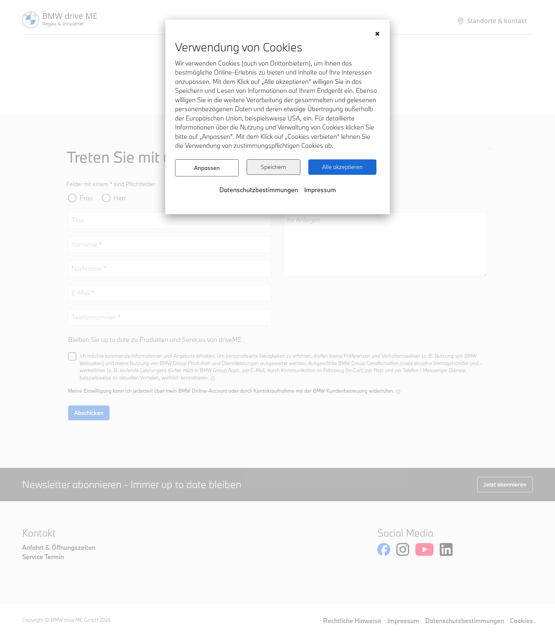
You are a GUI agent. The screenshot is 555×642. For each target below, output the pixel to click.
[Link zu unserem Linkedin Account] (446, 549)
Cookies (521, 621)
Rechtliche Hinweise (352, 621)
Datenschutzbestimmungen (258, 190)
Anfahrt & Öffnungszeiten (58, 547)
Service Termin (43, 557)
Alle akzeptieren (342, 167)
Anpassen (207, 168)
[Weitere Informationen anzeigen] (212, 378)
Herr (119, 198)
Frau (86, 198)
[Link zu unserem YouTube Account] (424, 549)
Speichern (273, 167)
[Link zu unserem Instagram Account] (402, 549)
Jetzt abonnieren (505, 484)
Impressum (320, 190)
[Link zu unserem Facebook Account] (383, 549)
